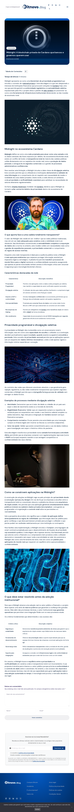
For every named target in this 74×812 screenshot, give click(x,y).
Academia (30, 786)
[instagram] (9, 798)
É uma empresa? (32, 790)
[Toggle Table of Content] (25, 71)
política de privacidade (26, 753)
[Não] (72, 807)
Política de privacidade (56, 786)
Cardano (55, 86)
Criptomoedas (11, 48)
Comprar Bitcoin (32, 782)
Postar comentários (37, 717)
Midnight (8, 154)
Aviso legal (52, 782)
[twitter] (20, 798)
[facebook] (6, 798)
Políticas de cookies (55, 790)
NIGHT (29, 312)
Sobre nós (30, 794)
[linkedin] (13, 798)
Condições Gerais (55, 794)
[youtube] (16, 798)
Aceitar (37, 809)
